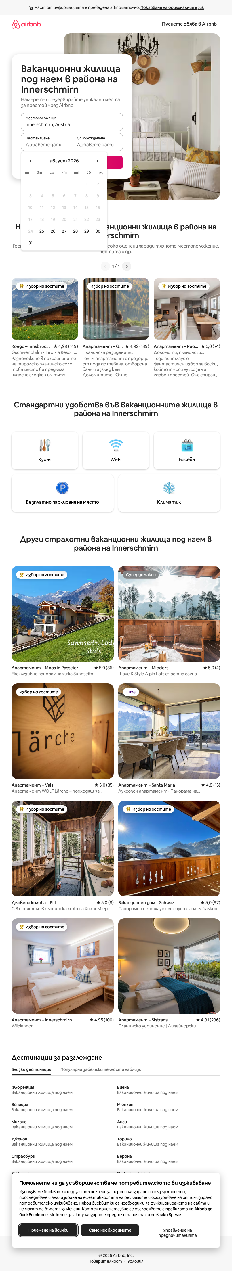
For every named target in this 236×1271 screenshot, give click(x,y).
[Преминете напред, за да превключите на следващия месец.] (97, 161)
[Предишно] (105, 266)
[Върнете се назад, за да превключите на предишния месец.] (31, 161)
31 (30, 243)
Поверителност (105, 1261)
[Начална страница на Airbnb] (26, 24)
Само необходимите (110, 1230)
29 (86, 231)
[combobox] (72, 124)
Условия (135, 1261)
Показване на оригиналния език (172, 7)
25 (41, 231)
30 (98, 231)
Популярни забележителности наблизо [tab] (101, 1069)
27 (64, 231)
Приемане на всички (48, 1230)
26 (53, 231)
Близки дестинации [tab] (31, 1069)
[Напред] (126, 266)
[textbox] (46, 144)
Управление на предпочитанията (177, 1233)
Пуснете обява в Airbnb (189, 24)
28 (75, 231)
